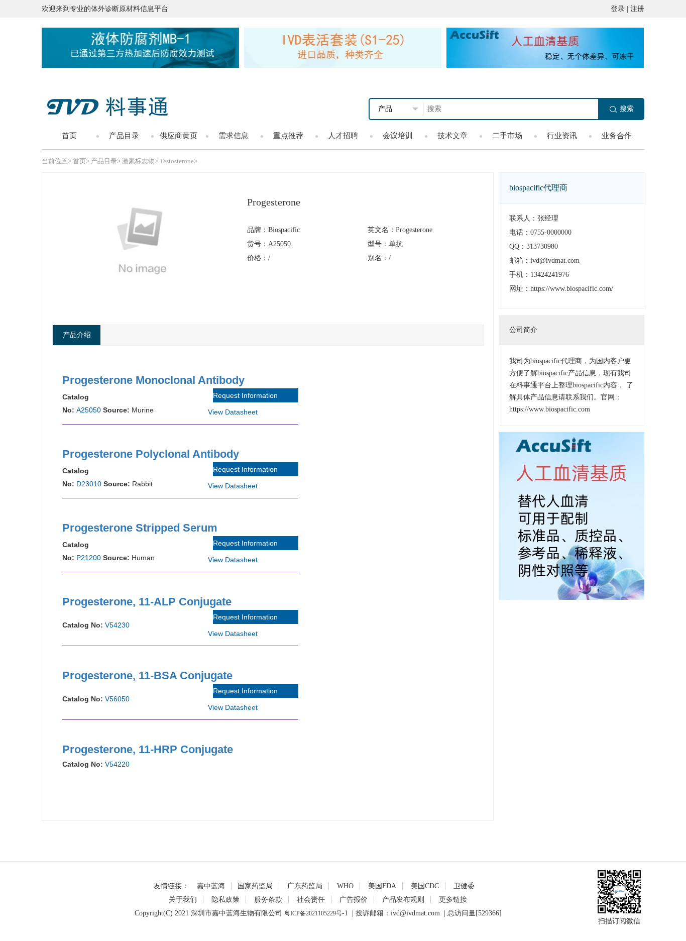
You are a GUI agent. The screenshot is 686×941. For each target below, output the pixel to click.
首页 (69, 136)
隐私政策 (225, 899)
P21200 (88, 558)
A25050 (88, 410)
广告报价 (353, 899)
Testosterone (177, 161)
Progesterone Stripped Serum (139, 527)
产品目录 (124, 136)
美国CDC (425, 886)
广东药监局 (304, 886)
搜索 (627, 109)
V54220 (117, 764)
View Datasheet (233, 412)
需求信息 (233, 136)
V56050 (117, 699)
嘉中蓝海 (211, 886)
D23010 (88, 484)
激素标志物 (138, 161)
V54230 (117, 625)
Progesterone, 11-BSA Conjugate (147, 675)
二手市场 (507, 136)
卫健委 (464, 886)
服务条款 (268, 899)
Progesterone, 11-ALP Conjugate (147, 601)
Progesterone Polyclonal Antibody (150, 454)
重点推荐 (288, 136)
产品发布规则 (403, 899)
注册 (637, 9)
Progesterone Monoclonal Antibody (153, 380)
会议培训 (398, 136)
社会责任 (311, 899)
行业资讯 (562, 136)
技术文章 (452, 136)
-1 (345, 913)
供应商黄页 (178, 136)
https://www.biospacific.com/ (571, 288)
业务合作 (617, 136)
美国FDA (382, 886)
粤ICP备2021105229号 (313, 913)
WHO (345, 886)
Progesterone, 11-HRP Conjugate (147, 749)
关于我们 (183, 899)
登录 (618, 9)
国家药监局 (255, 886)
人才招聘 (343, 136)
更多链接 (453, 899)
